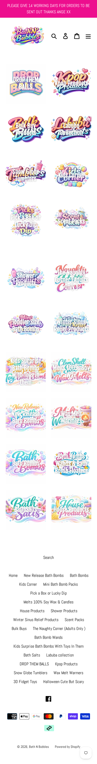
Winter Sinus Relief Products (35, 619)
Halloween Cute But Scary (63, 681)
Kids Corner (28, 584)
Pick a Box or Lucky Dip (48, 593)
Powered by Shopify (67, 746)
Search (48, 557)
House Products (32, 611)
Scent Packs (74, 619)
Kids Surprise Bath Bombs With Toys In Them (48, 646)
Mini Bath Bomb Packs (60, 584)
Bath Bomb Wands (48, 637)
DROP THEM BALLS (34, 664)
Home (13, 575)
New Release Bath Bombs (44, 575)
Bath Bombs (79, 575)
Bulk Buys (19, 628)
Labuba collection (60, 655)
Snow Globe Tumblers (30, 672)
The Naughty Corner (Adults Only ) (59, 628)
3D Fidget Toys (25, 681)
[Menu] (88, 36)
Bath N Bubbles (39, 746)
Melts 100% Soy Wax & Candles (48, 602)
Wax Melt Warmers (68, 672)
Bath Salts (32, 655)
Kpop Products (66, 664)
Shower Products (64, 611)
